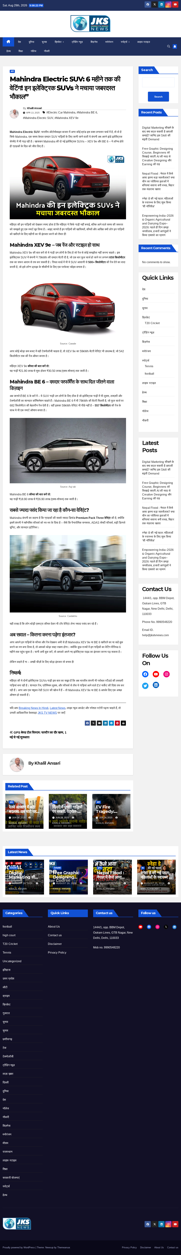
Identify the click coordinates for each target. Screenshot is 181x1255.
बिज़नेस (94, 41)
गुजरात (6, 1013)
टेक (4, 1047)
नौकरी (47, 51)
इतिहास (6, 969)
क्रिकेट (58, 41)
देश (19, 41)
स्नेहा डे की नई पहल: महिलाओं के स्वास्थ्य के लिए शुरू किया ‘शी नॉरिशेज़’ (157, 202)
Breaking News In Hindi (33, 707)
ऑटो (12, 71)
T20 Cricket (152, 323)
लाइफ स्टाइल (143, 41)
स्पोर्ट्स (124, 41)
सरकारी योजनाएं (11, 1177)
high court (9, 935)
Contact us (55, 935)
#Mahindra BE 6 (87, 112)
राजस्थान (7, 1151)
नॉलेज (33, 51)
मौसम (5, 1143)
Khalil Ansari (34, 108)
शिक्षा (21, 51)
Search (147, 70)
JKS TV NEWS (47, 712)
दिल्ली (6, 1082)
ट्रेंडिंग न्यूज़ (77, 41)
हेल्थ (9, 51)
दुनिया (31, 41)
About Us (54, 926)
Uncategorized (12, 961)
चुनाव (44, 41)
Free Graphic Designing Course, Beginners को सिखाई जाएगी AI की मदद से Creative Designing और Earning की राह (157, 156)
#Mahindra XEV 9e (66, 117)
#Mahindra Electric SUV (38, 117)
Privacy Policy (57, 952)
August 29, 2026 (22, 883)
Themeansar (63, 1247)
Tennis (149, 366)
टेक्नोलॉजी (13, 868)
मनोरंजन (109, 41)
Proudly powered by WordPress (19, 1247)
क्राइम (6, 995)
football (149, 373)
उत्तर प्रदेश (8, 978)
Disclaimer (55, 943)
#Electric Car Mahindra (60, 112)
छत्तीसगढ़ (7, 1039)
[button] (168, 46)
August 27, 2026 (110, 883)
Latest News (57, 707)
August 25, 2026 (154, 883)
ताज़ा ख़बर (8, 1073)
